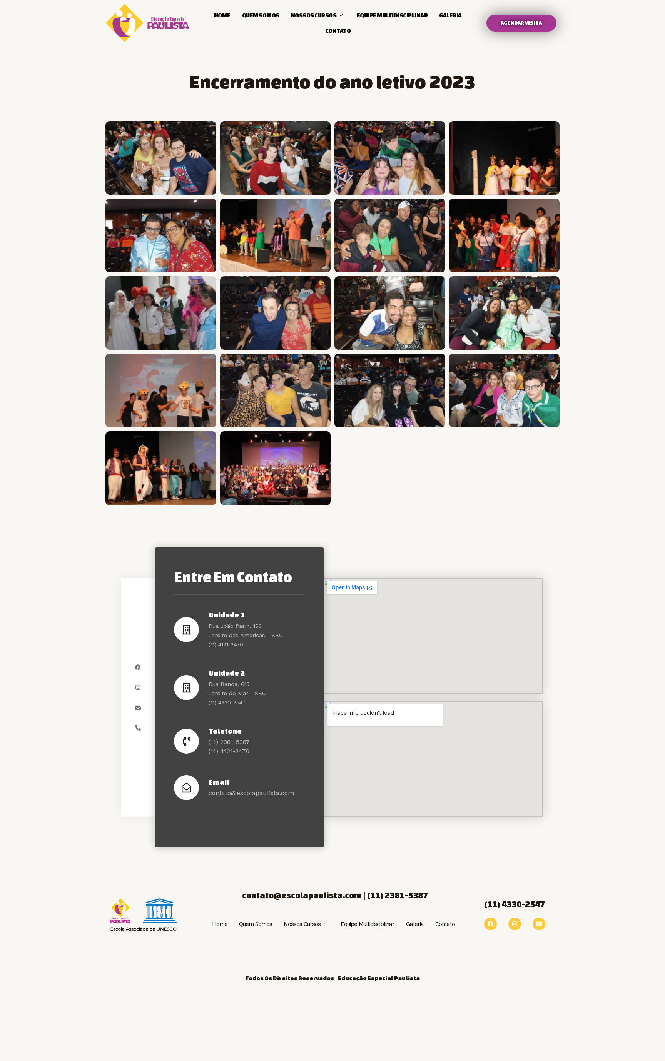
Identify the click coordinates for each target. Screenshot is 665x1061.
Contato (338, 30)
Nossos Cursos (314, 15)
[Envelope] (138, 707)
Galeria (450, 15)
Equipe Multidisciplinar (392, 15)
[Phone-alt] (138, 727)
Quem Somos (260, 15)
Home (222, 15)
